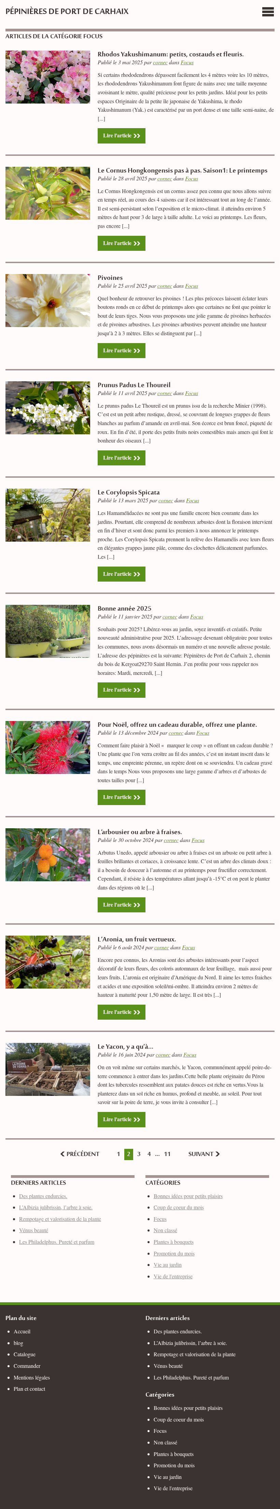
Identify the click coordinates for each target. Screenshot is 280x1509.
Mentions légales (32, 1377)
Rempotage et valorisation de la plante (60, 1218)
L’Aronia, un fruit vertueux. (137, 940)
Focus (187, 62)
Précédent (82, 1155)
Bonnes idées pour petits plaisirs (188, 1195)
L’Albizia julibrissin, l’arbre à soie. (56, 1207)
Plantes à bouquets (174, 1241)
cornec (160, 62)
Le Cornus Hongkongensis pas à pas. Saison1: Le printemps (182, 171)
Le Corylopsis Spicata (129, 493)
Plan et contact (29, 1388)
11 (167, 1155)
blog (18, 1342)
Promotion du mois (174, 1253)
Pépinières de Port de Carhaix (66, 12)
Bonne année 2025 (125, 609)
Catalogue (25, 1354)
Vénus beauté (33, 1230)
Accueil (22, 1331)
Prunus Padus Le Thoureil (134, 385)
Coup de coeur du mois (179, 1207)
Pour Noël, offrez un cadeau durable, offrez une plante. (177, 725)
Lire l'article (117, 135)
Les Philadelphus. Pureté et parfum (56, 1241)
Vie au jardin (168, 1264)
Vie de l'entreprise (173, 1276)
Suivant (201, 1155)
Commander (27, 1365)
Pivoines (110, 278)
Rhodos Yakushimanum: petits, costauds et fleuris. (171, 55)
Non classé (165, 1230)
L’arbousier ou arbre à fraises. (140, 832)
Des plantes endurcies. (43, 1195)
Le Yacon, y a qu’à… (125, 1047)
